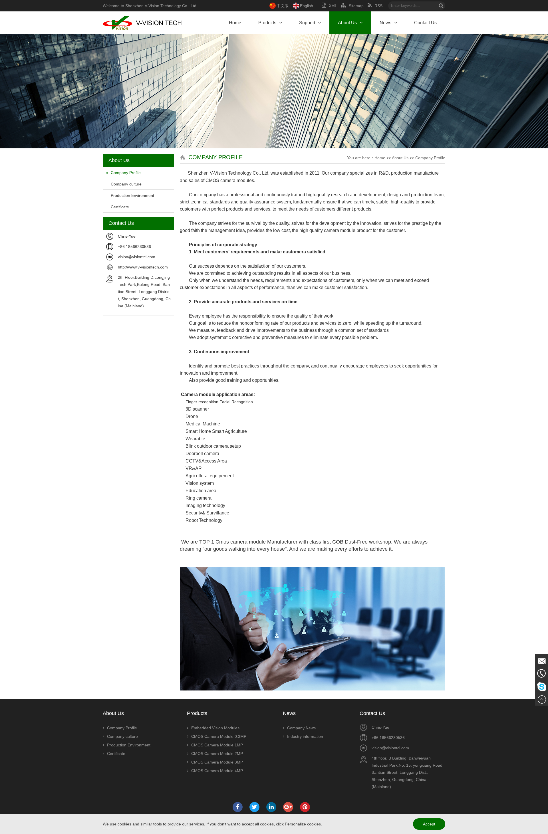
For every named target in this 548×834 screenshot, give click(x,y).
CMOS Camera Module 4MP (217, 770)
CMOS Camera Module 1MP (217, 745)
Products (267, 22)
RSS (378, 5)
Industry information (305, 736)
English (306, 5)
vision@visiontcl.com (136, 257)
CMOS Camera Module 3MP (217, 762)
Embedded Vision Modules (215, 728)
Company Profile (126, 172)
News (385, 22)
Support (307, 22)
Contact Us (425, 22)
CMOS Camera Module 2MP (217, 753)
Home (235, 22)
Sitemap (356, 5)
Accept (429, 824)
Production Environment (132, 195)
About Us (347, 22)
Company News (301, 728)
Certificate (120, 207)
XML (333, 5)
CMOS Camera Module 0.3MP (218, 736)
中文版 (283, 5)
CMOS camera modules (230, 180)
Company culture (126, 184)
